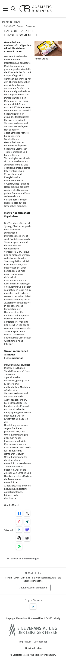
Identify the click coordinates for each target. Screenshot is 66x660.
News (17, 21)
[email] (27, 538)
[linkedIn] (19, 530)
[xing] (27, 522)
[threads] (19, 538)
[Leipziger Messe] (61, 9)
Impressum (25, 641)
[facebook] (19, 513)
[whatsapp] (19, 547)
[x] (27, 513)
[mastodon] (27, 530)
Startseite (7, 21)
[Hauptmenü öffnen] (5, 9)
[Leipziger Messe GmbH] (33, 630)
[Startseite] (37, 8)
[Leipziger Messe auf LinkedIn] (33, 606)
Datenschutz (40, 641)
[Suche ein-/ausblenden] (13, 9)
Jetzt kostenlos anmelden (33, 587)
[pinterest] (19, 522)
